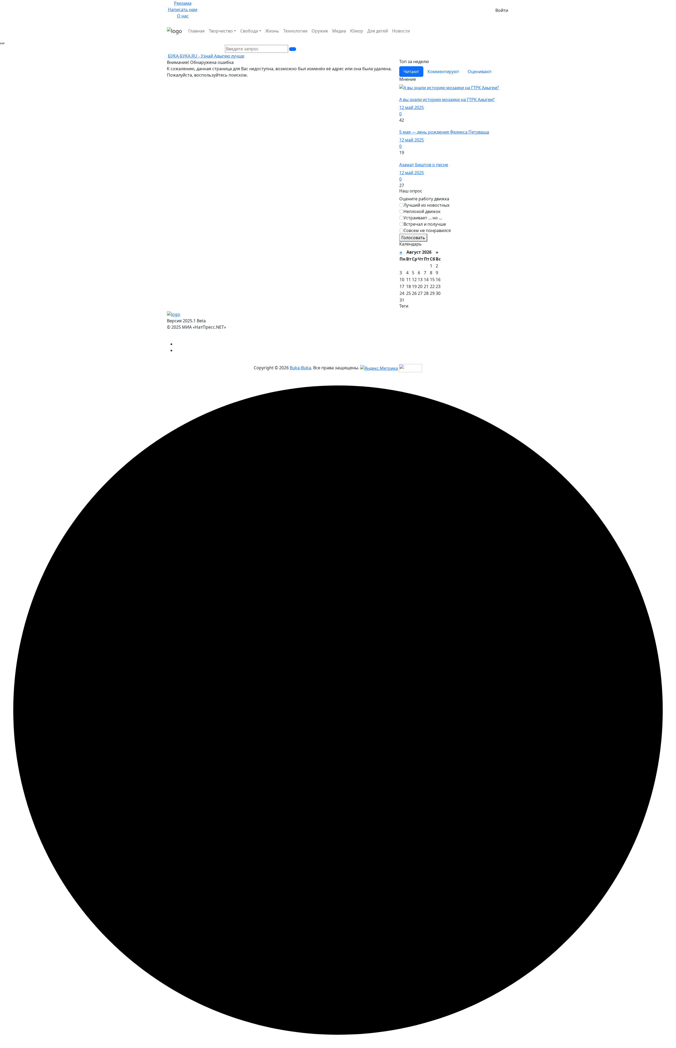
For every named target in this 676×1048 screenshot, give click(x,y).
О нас (183, 16)
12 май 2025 (411, 107)
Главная (196, 31)
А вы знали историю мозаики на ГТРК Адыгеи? (447, 99)
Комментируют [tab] (443, 71)
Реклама (182, 3)
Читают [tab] (411, 71)
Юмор (356, 31)
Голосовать (413, 237)
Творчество (221, 31)
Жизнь (272, 31)
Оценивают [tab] (480, 71)
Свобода (249, 31)
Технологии (295, 31)
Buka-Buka (300, 368)
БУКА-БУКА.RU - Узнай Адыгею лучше (206, 56)
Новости (401, 31)
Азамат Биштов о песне (423, 165)
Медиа (339, 31)
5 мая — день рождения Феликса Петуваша (444, 132)
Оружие (320, 31)
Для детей (377, 31)
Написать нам (182, 9)
